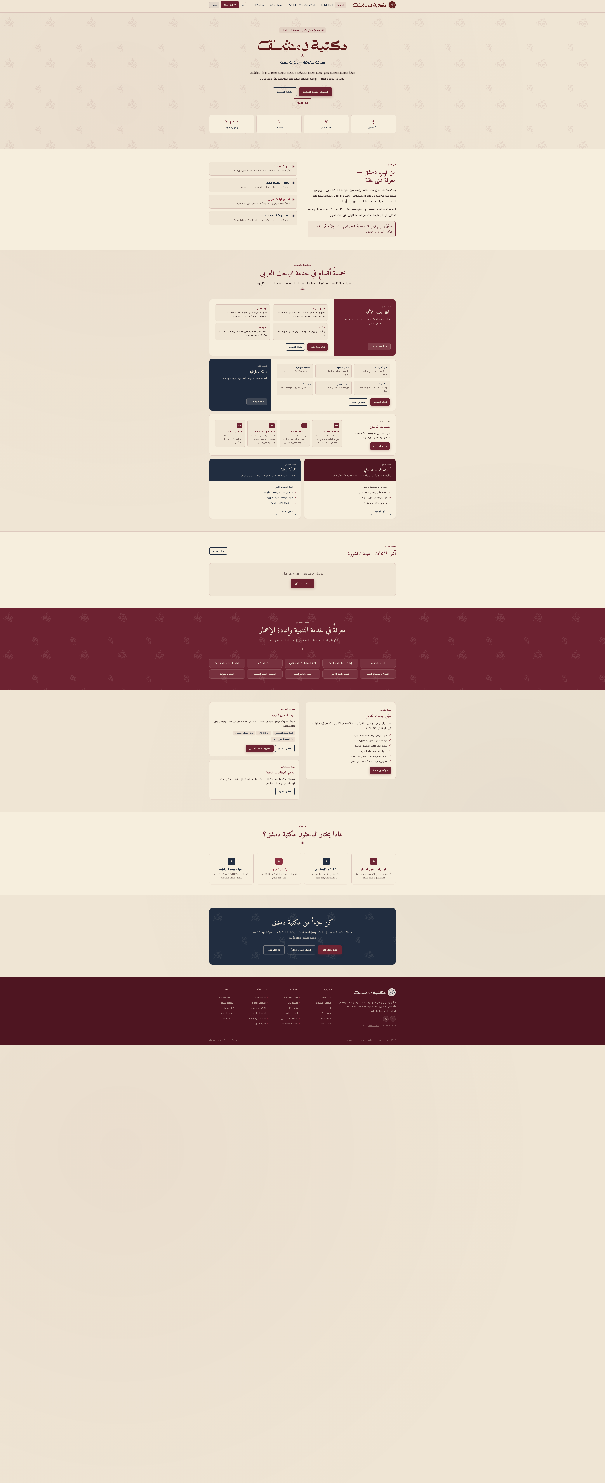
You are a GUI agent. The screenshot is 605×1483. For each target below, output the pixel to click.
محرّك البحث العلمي (289, 1018)
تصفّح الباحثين (285, 748)
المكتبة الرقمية (308, 5)
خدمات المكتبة (276, 5)
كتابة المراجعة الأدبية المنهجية (281, 497)
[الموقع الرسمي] (386, 1019)
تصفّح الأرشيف (381, 511)
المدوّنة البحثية (227, 1003)
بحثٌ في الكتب (358, 402)
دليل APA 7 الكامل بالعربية (283, 503)
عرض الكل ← (218, 551)
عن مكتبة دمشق (226, 998)
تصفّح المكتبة (284, 92)
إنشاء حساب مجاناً (301, 950)
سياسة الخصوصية (230, 1040)
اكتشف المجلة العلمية (315, 92)
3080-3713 (373, 1025)
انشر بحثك (228, 5)
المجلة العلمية (327, 5)
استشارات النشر (259, 1013)
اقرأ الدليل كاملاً (380, 770)
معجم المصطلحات (290, 1024)
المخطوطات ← (256, 401)
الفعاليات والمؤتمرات (257, 1018)
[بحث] (243, 5)
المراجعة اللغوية (259, 1003)
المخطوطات (293, 1003)
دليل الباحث (326, 1024)
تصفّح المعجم (285, 791)
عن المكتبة (259, 5)
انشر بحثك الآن (302, 583)
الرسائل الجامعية (291, 1013)
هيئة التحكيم (295, 347)
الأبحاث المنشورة (323, 1003)
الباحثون (292, 5)
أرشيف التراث (293, 1008)
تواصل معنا (274, 950)
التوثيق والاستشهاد (257, 1008)
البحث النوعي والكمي (285, 487)
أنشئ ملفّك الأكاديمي (259, 748)
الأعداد (328, 1008)
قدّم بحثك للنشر (317, 347)
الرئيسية (340, 5)
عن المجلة (326, 998)
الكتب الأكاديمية (291, 998)
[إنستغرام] (393, 1019)
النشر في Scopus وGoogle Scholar (280, 492)
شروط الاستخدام (215, 1040)
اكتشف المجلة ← (379, 346)
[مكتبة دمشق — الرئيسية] (374, 4)
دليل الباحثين (260, 1024)
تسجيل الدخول (227, 1013)
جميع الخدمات (380, 446)
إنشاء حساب (228, 1018)
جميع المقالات (286, 511)
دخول (214, 5)
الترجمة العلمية (259, 998)
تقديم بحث (326, 1013)
